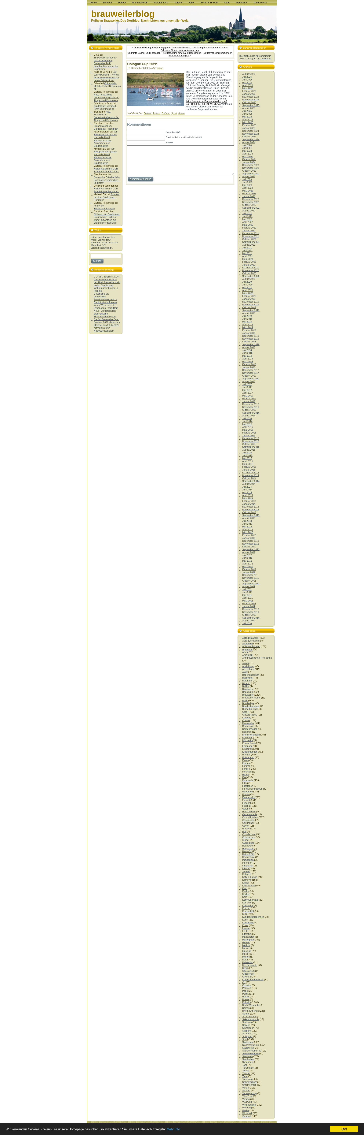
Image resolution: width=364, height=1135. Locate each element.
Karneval (247, 880)
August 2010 (248, 620)
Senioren (247, 1022)
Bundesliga (248, 703)
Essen (245, 760)
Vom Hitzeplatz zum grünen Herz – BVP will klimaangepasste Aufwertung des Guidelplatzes (106, 138)
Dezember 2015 (250, 438)
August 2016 (248, 415)
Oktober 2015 (249, 444)
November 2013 (250, 509)
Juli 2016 (247, 418)
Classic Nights (249, 714)
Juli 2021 (247, 247)
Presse (245, 999)
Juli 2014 (247, 487)
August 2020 (248, 279)
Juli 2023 (247, 179)
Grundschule (249, 834)
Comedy (246, 717)
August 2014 (248, 484)
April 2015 (247, 461)
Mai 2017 (247, 390)
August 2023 (248, 176)
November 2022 (250, 202)
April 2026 (247, 85)
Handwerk (247, 845)
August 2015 (248, 449)
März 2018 (247, 361)
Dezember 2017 (250, 370)
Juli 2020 (247, 282)
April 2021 (247, 256)
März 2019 (247, 327)
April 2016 (247, 427)
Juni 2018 (247, 353)
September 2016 (251, 412)
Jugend (156, 113)
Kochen (246, 894)
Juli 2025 (247, 111)
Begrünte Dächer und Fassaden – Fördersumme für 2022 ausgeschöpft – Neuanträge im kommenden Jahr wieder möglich (180, 54)
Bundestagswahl (251, 706)
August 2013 (248, 518)
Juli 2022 (247, 213)
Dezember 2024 (250, 131)
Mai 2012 (247, 561)
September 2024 (251, 139)
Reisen (246, 1008)
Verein (181, 113)
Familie (246, 769)
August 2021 (248, 245)
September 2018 (251, 344)
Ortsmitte (246, 985)
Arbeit (245, 652)
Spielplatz (247, 1036)
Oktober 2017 (249, 375)
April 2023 (247, 188)
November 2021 (250, 236)
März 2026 (247, 88)
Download (265, 58)
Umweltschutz (249, 1082)
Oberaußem (248, 971)
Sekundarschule (250, 1019)
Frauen (246, 794)
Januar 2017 (248, 401)
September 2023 (251, 173)
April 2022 (247, 222)
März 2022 (247, 225)
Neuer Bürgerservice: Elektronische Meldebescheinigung (105, 314)
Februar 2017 (249, 398)
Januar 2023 (248, 196)
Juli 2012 (247, 555)
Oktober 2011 (249, 580)
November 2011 (250, 578)
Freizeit (147, 113)
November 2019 (250, 304)
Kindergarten (249, 885)
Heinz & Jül (248, 854)
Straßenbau (248, 1059)
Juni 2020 (247, 284)
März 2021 (247, 259)
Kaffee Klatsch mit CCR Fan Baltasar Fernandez (106, 170)
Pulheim (166, 113)
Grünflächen (248, 837)
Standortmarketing (251, 1050)
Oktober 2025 (249, 102)
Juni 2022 (247, 216)
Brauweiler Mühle (251, 697)
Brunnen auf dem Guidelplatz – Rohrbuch (106, 127)
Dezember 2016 (250, 404)
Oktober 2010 (249, 615)
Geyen (245, 825)
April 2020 (247, 290)
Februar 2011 (249, 603)
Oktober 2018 (249, 341)
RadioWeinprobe (251, 1005)
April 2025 (247, 119)
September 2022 (251, 208)
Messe (245, 948)
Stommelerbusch (251, 1053)
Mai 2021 (247, 253)
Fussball (246, 806)
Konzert (246, 908)
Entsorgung (248, 757)
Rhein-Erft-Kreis (250, 1011)
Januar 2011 (248, 606)
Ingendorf (247, 862)
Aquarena (247, 649)
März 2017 (247, 395)
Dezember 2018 (250, 336)
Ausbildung (248, 666)
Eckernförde (248, 743)
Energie (246, 754)
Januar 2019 (248, 333)
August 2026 (248, 74)
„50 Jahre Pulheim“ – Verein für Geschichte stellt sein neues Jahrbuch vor (106, 76)
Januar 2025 (248, 128)
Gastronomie (249, 811)
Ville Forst (247, 1096)
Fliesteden (247, 786)
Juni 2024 (247, 148)
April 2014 (247, 495)
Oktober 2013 (249, 512)
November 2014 (250, 475)
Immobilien (248, 860)
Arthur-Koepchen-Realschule (257, 658)
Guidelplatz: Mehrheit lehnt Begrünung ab (107, 86)
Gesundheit (248, 823)
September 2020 (251, 276)
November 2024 (250, 133)
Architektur (247, 655)
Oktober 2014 (249, 478)
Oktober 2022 (249, 205)
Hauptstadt (247, 848)
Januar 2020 (248, 299)
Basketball (247, 677)
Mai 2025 (247, 116)
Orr (244, 982)
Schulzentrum (249, 1016)
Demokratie (248, 726)
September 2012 (251, 549)
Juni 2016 (247, 421)
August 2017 (248, 381)
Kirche (245, 891)
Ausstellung (248, 669)
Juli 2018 (247, 350)
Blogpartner (248, 689)
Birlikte (245, 686)
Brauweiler (247, 695)
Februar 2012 (249, 569)
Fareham (247, 771)
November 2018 (250, 338)
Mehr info (173, 1129)
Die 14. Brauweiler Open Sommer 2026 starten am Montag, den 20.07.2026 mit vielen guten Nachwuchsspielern (107, 325)
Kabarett (246, 874)
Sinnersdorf (248, 1028)
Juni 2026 (247, 79)
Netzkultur (247, 962)
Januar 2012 (248, 572)
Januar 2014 (248, 504)
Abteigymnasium (251, 640)
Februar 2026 (249, 91)
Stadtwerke (248, 1048)
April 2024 (247, 153)
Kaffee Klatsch (249, 877)
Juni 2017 (247, 387)
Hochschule (248, 857)
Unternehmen (249, 1085)
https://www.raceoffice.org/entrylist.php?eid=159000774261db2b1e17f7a (206, 102)
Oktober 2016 (249, 410)
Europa (246, 763)
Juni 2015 (247, 455)
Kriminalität (248, 911)
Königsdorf (247, 905)
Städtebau (247, 1042)
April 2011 (247, 598)
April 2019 (247, 324)
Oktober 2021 (249, 239)
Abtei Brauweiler (250, 638)
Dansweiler (248, 723)
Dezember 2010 (250, 609)
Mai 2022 (247, 219)
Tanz (244, 1065)
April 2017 (247, 393)
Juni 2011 (247, 592)
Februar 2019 (249, 330)
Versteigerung (249, 1093)
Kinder (245, 882)
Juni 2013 (247, 524)
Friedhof (246, 803)
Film (244, 783)
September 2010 (251, 617)
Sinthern (246, 1030)
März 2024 (247, 156)
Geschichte (248, 820)
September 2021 (251, 242)
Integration (247, 865)
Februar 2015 (249, 467)
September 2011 (250, 583)
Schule (245, 1013)
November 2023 (250, 168)
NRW (245, 968)
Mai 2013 (247, 526)
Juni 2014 (247, 489)
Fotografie (247, 791)
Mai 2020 (247, 287)
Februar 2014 (249, 501)
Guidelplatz (248, 843)
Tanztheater (248, 1067)
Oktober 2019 (249, 307)
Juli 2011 (247, 589)
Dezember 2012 (250, 541)
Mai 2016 (247, 424)
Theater (246, 1073)
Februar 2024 (249, 159)
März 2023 (247, 190)
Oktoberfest (248, 974)
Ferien (245, 774)
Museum (246, 951)
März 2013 (247, 532)
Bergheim (247, 680)
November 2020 (250, 270)
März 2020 (247, 293)
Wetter (245, 1110)
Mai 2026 (247, 82)
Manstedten (248, 937)
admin (160, 68)
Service (246, 1025)
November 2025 (250, 99)
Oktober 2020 (249, 273)
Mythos (246, 956)
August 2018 (248, 347)
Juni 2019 (247, 319)
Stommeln (247, 1056)
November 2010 (250, 612)
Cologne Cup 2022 (142, 64)
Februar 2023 (249, 193)
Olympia (246, 976)
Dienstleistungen (251, 734)
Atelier (245, 663)
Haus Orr (247, 851)
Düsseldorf (247, 740)
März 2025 (247, 122)
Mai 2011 (247, 595)
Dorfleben (247, 737)
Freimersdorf (248, 797)
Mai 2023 (247, 185)
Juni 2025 (247, 114)
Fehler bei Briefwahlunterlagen (104, 207)
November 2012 (250, 543)
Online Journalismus (253, 979)
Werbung (247, 1107)
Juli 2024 (247, 145)
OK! (344, 1129)
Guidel (245, 840)
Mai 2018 (247, 356)
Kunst (245, 919)
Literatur (246, 934)
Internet (246, 868)
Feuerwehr (247, 780)
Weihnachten (249, 1104)
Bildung (246, 683)
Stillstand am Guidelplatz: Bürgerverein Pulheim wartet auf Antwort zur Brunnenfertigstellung (107, 218)
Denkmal (247, 732)
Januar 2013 (248, 538)
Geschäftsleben (250, 817)
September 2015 (251, 447)
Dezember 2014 (250, 472)
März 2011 (247, 600)
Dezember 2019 (250, 301)
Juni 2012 (247, 558)
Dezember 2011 (250, 575)
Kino (244, 888)
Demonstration (249, 729)
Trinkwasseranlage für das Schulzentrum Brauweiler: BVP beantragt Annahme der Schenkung (106, 63)
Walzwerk (247, 1102)
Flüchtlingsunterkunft (253, 788)
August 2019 (248, 313)
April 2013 (247, 529)
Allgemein (247, 643)
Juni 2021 (247, 250)
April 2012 (247, 563)
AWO (245, 672)
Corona (246, 720)
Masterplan (248, 939)
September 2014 (251, 481)
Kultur (245, 914)
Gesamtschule (249, 814)
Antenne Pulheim (251, 646)
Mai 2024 (247, 151)
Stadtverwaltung (250, 1045)
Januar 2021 (248, 264)
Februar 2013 (249, 535)
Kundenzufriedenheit (253, 917)
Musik (245, 954)
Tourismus (247, 1079)
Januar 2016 (248, 435)
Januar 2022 (248, 230)
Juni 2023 (247, 182)
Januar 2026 (248, 94)
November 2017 (250, 373)
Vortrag (246, 1099)
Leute (245, 931)
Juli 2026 (247, 77)
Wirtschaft (247, 1113)
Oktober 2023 (249, 170)
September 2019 (251, 310)
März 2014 (247, 498)
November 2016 (250, 407)
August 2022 (248, 210)
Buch (245, 700)
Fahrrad (246, 766)
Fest (244, 777)
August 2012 (248, 552)
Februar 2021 (249, 262)
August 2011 (248, 586)
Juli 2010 (247, 623)
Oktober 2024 (249, 136)
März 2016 (247, 430)
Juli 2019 (247, 316)
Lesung (246, 928)
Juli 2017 (247, 384)
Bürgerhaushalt (250, 709)
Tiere (245, 1076)
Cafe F (245, 712)
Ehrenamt (247, 746)
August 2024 (248, 142)
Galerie (246, 808)
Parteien (246, 988)
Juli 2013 (247, 521)
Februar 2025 (249, 125)
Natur (245, 959)
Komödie (247, 902)
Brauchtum (247, 692)
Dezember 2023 (250, 165)
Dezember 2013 (250, 506)
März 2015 (247, 464)
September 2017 (251, 378)
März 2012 (247, 566)
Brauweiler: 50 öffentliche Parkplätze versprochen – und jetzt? (107, 180)
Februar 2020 (249, 296)
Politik (245, 993)
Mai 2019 (247, 321)
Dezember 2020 (250, 267)
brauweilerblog (123, 14)
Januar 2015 (248, 469)
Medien (246, 942)
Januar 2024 (248, 162)
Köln (244, 897)
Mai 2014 (247, 492)
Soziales (246, 1033)
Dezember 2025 (250, 96)
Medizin (246, 945)
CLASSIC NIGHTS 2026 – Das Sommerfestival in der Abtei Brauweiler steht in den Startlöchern (107, 281)
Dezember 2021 (250, 233)
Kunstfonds (248, 922)
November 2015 (250, 441)
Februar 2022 (249, 227)
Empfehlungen (249, 751)
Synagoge (247, 1062)
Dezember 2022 (250, 199)
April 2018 (247, 358)
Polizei (245, 996)
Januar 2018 (248, 367)
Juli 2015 (247, 452)
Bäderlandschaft (250, 675)
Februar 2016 (249, 432)
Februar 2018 (249, 364)
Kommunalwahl (250, 900)
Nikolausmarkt (249, 965)
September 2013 (251, 515)
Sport (174, 113)
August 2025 (248, 108)
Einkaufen (247, 749)
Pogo (245, 991)
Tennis (245, 1070)
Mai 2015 (247, 458)
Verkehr (246, 1090)
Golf (244, 831)
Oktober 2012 (249, 546)
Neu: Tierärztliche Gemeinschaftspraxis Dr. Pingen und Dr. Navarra (106, 97)
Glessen (246, 828)
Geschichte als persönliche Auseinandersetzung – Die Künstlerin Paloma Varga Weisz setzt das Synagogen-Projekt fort (106, 300)
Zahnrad (246, 1116)
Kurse (245, 925)
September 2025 (251, 105)
